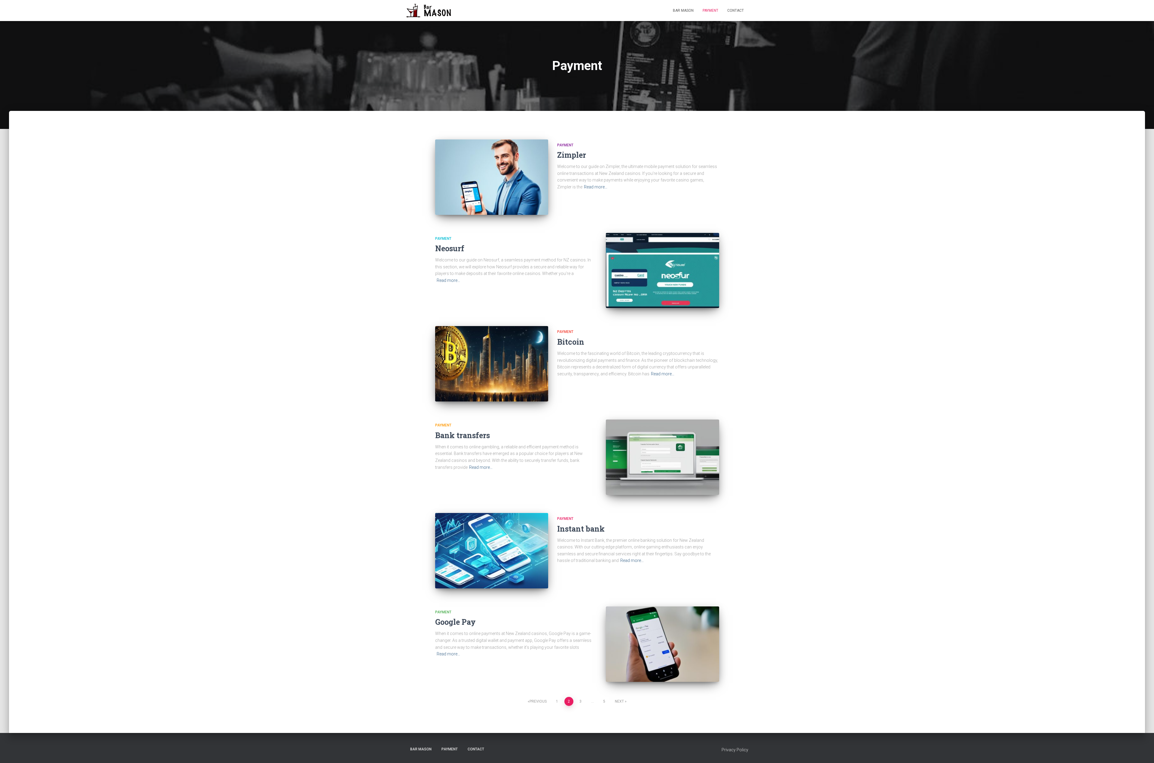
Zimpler (571, 155)
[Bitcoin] (491, 363)
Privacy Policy (735, 749)
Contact (735, 10)
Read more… (595, 187)
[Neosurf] (662, 270)
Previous (538, 701)
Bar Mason (683, 10)
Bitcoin (570, 342)
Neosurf (449, 248)
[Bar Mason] (433, 10)
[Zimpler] (491, 177)
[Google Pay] (662, 644)
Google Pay (455, 622)
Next (619, 701)
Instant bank (581, 529)
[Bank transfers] (662, 457)
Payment (710, 10)
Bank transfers (462, 435)
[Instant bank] (491, 550)
